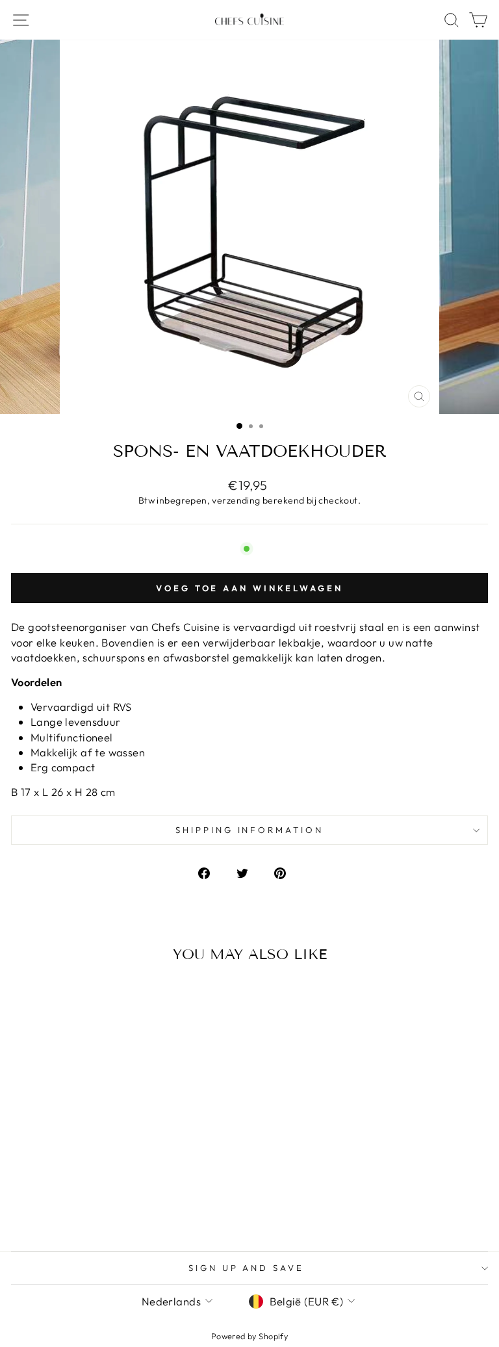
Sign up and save (246, 1268)
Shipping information (249, 830)
